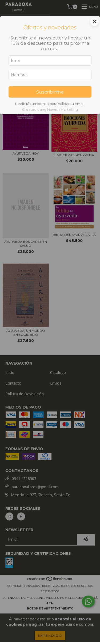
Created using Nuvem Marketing (50, 109)
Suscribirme (50, 92)
